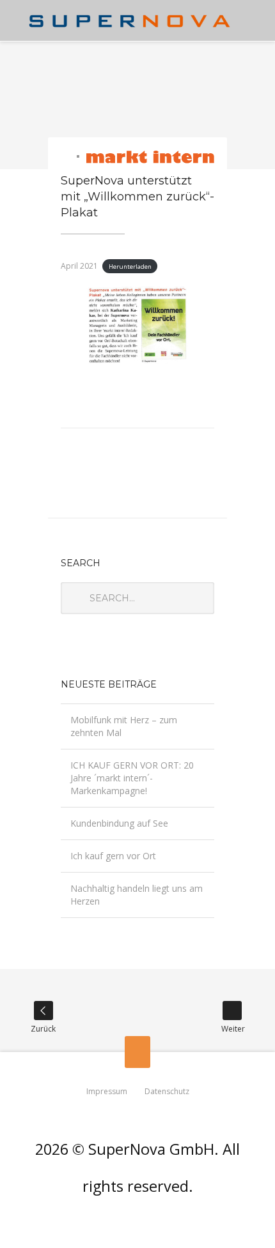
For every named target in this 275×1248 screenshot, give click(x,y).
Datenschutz (167, 1091)
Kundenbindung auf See (119, 823)
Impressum (106, 1091)
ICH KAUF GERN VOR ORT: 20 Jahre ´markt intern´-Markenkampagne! (132, 778)
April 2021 (79, 265)
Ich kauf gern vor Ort (113, 856)
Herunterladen (130, 266)
